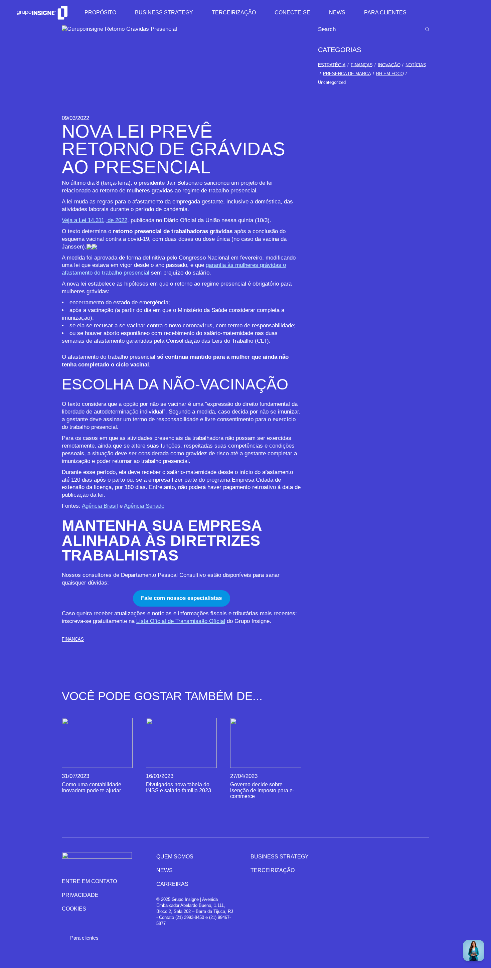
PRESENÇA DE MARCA (347, 73)
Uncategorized (332, 82)
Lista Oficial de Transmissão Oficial (180, 621)
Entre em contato (89, 881)
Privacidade (80, 895)
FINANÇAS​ (73, 639)
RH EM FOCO (390, 73)
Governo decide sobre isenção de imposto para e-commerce (262, 790)
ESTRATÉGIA (332, 64)
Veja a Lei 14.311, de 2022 (94, 220)
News (164, 870)
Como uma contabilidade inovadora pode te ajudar (91, 787)
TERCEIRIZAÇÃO (273, 870)
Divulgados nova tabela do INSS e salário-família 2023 (178, 787)
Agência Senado (144, 506)
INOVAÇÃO (389, 64)
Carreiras (172, 884)
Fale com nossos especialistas (181, 598)
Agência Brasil (100, 506)
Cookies (74, 909)
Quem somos (174, 856)
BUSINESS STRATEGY (280, 856)
